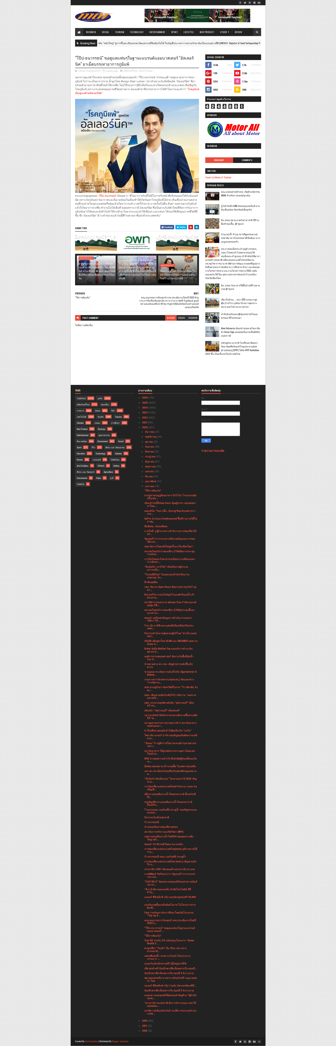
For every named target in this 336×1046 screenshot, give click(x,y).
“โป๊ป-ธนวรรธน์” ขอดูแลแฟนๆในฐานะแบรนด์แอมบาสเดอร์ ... (169, 929)
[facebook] (240, 3)
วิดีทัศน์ (100, 465)
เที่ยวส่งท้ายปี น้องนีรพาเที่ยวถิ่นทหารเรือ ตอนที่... (170, 968)
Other (223, 32)
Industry (118, 453)
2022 (145, 417)
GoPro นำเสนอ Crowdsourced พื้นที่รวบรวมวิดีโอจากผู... (170, 520)
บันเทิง (101, 416)
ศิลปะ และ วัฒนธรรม (115, 447)
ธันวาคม (150, 431)
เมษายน (149, 471)
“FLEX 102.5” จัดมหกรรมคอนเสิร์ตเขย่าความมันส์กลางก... (170, 883)
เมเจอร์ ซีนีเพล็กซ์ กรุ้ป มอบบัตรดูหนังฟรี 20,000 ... (170, 898)
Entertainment (157, 32)
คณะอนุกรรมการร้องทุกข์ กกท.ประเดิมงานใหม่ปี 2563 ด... (170, 921)
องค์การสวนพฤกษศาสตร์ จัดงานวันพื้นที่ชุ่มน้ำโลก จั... (169, 657)
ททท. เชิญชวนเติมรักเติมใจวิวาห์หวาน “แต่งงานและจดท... (170, 696)
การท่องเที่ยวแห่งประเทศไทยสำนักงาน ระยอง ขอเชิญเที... (170, 787)
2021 (145, 422)
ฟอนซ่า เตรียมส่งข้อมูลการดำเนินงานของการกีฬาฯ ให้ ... (168, 619)
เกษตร (97, 422)
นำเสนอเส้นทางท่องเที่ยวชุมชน (161, 826)
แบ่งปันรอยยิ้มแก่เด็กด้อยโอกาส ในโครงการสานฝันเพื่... (170, 906)
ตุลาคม (149, 441)
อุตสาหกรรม (104, 435)
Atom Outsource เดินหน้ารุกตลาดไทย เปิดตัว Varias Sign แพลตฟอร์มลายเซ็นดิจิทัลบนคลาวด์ (240, 331)
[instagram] (254, 3)
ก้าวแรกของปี (151, 822)
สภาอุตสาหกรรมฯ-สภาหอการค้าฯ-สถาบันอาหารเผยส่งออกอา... (170, 724)
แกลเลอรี (97, 459)
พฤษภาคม (150, 466)
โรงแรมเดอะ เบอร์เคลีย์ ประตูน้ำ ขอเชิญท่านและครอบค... (170, 811)
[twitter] (245, 3)
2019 (145, 1020)
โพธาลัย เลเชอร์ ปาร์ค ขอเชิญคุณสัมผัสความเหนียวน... (170, 736)
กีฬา (113, 410)
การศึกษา (115, 422)
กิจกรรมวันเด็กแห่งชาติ (156, 817)
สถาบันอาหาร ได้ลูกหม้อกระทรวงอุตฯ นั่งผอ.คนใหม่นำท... (169, 752)
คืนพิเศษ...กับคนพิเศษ (155, 526)
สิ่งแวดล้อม (82, 441)
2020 (145, 427)
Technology (137, 32)
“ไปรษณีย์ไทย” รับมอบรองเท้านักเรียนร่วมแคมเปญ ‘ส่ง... (166, 575)
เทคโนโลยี (81, 416)
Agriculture (108, 471)
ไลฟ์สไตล (115, 459)
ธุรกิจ (250, 43)
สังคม (97, 410)
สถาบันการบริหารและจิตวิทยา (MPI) (163, 831)
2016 (145, 1030)
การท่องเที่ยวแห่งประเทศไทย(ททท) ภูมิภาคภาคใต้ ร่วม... (170, 850)
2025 (145, 402)
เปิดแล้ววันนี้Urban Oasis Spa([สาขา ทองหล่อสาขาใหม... (170, 504)
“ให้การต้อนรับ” (152, 490)
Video (98, 477)
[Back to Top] (259, 1042)
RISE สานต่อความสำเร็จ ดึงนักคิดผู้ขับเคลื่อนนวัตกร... (170, 759)
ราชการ (80, 410)
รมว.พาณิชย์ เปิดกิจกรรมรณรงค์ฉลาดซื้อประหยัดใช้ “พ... (170, 716)
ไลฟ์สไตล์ (81, 398)
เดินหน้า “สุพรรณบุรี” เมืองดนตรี (162, 710)
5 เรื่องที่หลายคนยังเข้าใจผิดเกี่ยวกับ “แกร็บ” (167, 730)
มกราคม (150, 486)
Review (238, 32)
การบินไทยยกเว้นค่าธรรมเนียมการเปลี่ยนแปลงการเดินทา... (169, 560)
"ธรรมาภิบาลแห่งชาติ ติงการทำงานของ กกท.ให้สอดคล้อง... (170, 1004)
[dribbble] (250, 3)
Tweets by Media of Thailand (218, 177)
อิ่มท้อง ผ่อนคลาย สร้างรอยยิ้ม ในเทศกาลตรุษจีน (170, 766)
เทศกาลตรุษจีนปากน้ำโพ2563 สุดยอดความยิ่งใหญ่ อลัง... (168, 837)
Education (81, 453)
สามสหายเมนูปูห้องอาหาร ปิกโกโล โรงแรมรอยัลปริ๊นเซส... (170, 496)
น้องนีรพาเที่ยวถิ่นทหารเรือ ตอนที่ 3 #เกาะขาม (169, 973)
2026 (145, 397)
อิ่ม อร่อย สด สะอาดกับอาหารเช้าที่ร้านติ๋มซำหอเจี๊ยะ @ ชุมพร (240, 221)
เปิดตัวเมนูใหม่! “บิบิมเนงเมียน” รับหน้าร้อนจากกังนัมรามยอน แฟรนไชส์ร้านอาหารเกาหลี (178, 274)
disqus (181, 317)
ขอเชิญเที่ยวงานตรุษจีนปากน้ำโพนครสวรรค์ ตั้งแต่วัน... (168, 803)
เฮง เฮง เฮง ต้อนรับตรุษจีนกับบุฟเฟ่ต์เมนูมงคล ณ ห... (170, 772)
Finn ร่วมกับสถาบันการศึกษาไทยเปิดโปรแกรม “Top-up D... (169, 914)
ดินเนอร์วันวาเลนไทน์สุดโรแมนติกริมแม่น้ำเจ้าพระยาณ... (169, 595)
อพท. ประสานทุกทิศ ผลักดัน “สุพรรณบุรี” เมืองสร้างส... (169, 704)
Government (102, 441)
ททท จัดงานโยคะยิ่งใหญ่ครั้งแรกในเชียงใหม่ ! (168, 546)
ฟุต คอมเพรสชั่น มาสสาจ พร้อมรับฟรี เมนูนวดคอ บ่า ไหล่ (170, 979)
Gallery (116, 465)
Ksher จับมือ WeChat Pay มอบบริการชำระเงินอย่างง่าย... (168, 650)
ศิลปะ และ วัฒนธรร (85, 471)
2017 (145, 1025)
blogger (171, 317)
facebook (192, 317)
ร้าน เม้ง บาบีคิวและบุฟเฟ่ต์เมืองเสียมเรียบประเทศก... (169, 626)
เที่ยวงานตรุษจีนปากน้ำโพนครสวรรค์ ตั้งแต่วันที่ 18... (170, 795)
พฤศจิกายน (151, 436)
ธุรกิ (112, 477)
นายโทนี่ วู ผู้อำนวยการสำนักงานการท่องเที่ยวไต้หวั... (170, 532)
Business (91, 32)
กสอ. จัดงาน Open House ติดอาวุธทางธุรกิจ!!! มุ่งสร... (170, 588)
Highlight (219, 160)
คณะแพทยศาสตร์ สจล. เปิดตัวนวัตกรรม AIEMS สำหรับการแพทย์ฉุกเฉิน (240, 193)
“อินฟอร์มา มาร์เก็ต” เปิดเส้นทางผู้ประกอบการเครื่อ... (166, 568)
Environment (82, 477)
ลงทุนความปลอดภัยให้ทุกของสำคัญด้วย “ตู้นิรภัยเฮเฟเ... (170, 996)
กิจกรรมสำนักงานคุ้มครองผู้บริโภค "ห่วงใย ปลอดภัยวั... (170, 634)
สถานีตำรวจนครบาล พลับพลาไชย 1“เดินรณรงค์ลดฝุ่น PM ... (170, 603)
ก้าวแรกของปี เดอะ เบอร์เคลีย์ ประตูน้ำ (165, 856)
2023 (145, 412)
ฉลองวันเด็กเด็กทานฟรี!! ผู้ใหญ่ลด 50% (165, 963)
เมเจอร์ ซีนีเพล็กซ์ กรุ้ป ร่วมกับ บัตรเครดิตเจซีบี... (170, 985)
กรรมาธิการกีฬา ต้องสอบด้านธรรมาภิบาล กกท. (169, 869)
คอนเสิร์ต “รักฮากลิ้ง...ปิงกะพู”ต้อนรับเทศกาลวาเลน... (170, 512)
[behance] (259, 3)
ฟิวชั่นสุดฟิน (151, 582)
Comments (247, 160)
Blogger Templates (120, 1041)
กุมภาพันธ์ (151, 481)
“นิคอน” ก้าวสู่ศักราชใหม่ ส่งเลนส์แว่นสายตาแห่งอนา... (170, 744)
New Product (207, 32)
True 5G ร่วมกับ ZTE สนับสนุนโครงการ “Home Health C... (169, 941)
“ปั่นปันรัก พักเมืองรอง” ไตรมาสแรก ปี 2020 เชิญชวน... (170, 780)
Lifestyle (189, 32)
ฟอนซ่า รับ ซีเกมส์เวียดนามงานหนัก (163, 844)
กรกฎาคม (150, 456)
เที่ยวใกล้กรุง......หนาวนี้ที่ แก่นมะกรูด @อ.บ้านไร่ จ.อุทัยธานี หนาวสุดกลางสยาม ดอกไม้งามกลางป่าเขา (239, 303)
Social (105, 32)
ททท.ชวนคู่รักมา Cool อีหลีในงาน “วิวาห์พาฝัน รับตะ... (171, 688)
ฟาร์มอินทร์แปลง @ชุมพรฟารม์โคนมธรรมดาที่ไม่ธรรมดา (239, 315)
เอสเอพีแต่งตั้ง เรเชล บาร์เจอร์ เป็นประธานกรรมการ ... (167, 957)
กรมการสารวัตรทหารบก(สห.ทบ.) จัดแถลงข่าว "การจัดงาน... (169, 680)
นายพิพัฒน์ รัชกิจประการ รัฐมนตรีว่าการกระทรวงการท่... (169, 875)
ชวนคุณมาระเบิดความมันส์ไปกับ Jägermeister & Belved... (170, 673)
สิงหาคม (150, 451)
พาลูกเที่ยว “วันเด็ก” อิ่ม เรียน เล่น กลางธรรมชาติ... (165, 949)
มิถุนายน (150, 461)
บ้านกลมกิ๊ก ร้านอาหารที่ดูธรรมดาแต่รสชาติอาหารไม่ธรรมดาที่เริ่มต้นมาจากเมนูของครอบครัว (240, 237)
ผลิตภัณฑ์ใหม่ (131, 70)
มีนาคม (149, 476)
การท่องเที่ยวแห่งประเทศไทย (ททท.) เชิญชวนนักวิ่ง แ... (170, 862)
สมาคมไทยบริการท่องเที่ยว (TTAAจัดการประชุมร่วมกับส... (169, 552)
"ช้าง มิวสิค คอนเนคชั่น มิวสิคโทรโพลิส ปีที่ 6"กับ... (167, 890)
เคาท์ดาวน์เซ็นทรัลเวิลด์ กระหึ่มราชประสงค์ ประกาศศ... (170, 1012)
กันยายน (150, 446)
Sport (174, 32)
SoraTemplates (91, 1041)
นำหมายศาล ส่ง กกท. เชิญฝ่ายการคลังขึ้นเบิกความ (168, 665)
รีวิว (93, 447)
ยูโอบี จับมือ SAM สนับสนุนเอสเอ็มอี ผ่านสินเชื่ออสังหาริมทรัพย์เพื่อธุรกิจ (240, 207)
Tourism (119, 32)
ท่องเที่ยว (105, 404)
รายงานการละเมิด (212, 450)
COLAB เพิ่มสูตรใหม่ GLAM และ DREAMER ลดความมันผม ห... (171, 642)
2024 (145, 407)
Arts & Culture (82, 465)
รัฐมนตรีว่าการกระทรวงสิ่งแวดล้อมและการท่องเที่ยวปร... (169, 540)
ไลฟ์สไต (80, 484)
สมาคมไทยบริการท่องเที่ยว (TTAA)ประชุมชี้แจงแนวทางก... (169, 611)
